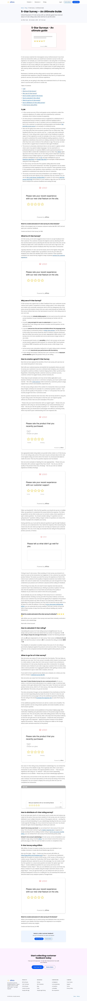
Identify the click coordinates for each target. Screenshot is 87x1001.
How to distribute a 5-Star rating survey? (34, 102)
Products (29, 2)
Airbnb (59, 152)
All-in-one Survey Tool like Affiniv (36, 177)
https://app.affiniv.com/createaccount (32, 855)
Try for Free (76, 2)
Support (68, 984)
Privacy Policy (70, 988)
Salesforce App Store (28, 159)
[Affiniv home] (11, 2)
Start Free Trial (38, 938)
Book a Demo (68, 2)
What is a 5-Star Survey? (29, 91)
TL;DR (24, 89)
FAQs (38, 988)
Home (22, 8)
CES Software (25, 986)
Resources (37, 2)
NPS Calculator (40, 984)
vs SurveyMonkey (56, 984)
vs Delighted (54, 982)
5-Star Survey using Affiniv (30, 105)
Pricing (44, 2)
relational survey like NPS (38, 675)
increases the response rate (44, 698)
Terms (68, 986)
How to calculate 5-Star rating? (31, 98)
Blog (26, 8)
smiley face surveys (49, 330)
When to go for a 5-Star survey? (31, 100)
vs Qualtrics (54, 986)
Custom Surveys (26, 988)
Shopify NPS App (25, 990)
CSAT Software (25, 984)
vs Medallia (54, 988)
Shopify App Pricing (41, 990)
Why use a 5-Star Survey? (30, 93)
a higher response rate (47, 830)
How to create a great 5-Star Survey (33, 95)
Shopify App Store (42, 159)
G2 (41, 157)
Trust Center (69, 982)
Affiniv (40, 839)
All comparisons (55, 990)
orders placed (36, 382)
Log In (60, 2)
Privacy (78, 996)
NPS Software (25, 982)
